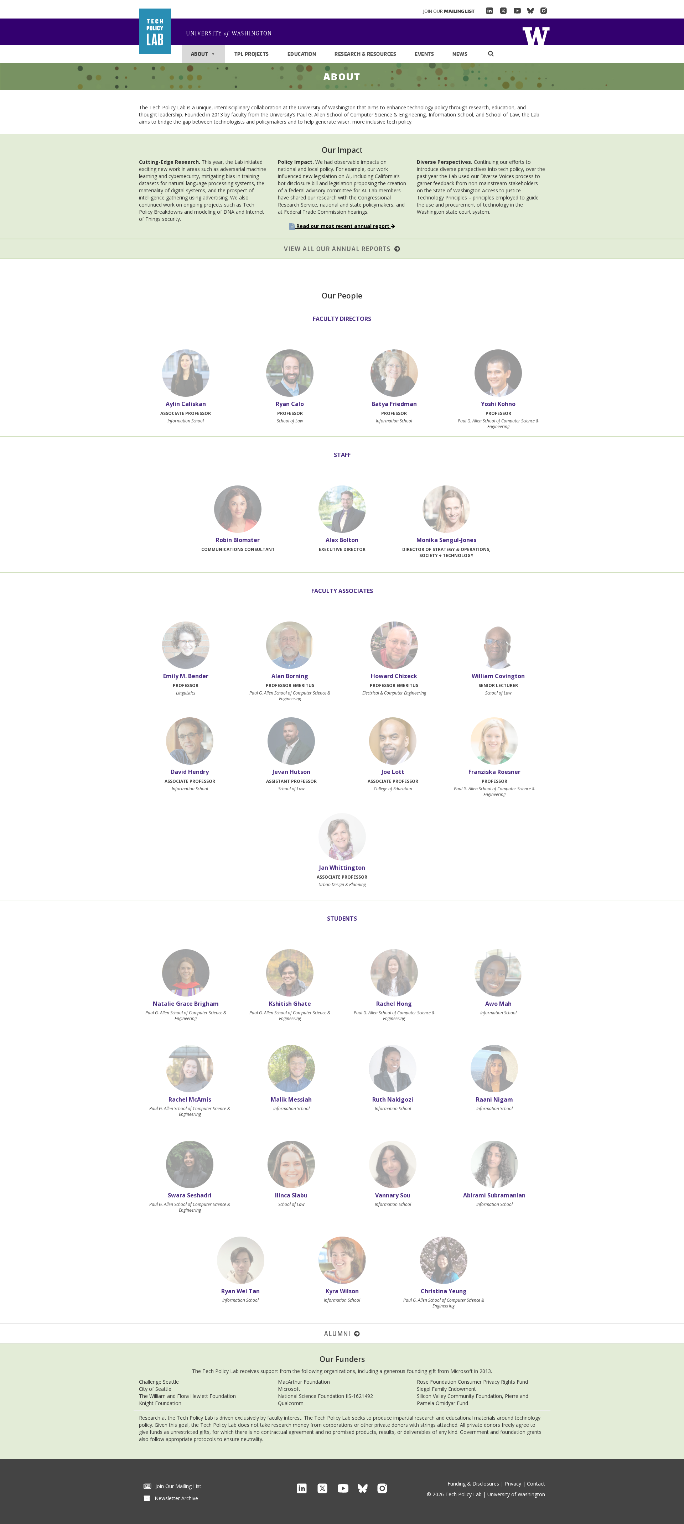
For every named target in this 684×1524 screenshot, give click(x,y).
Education (301, 54)
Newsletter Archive (174, 1498)
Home (536, 35)
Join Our (449, 11)
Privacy (513, 1483)
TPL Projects (251, 54)
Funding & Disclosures (473, 1483)
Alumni (339, 1333)
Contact (536, 1483)
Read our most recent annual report (343, 226)
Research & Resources (365, 54)
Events (424, 54)
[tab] (186, 385)
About (199, 54)
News (459, 54)
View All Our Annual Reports (339, 248)
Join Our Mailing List (176, 1486)
